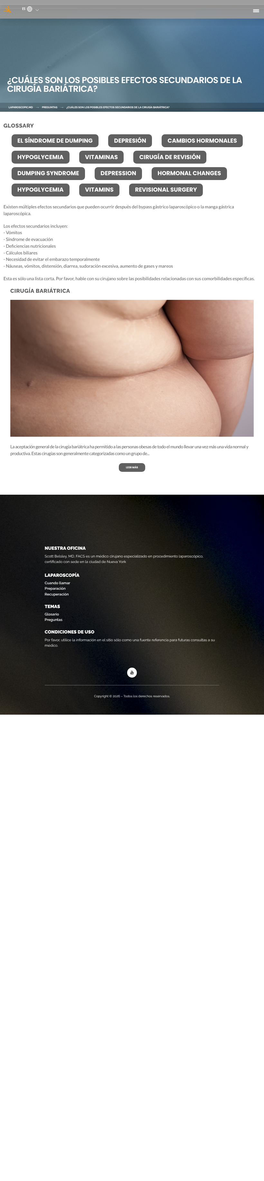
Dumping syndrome (48, 164)
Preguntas (49, 98)
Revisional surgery (166, 181)
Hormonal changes (189, 164)
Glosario (52, 605)
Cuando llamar (57, 574)
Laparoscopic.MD (21, 98)
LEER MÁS (132, 458)
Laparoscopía (62, 566)
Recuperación (57, 585)
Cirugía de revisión (170, 148)
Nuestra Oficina (65, 539)
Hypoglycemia (40, 148)
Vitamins (99, 181)
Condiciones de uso (69, 623)
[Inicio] (6, 4)
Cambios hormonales (202, 132)
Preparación (55, 579)
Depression (118, 164)
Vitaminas (101, 148)
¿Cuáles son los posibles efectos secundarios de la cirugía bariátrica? (117, 98)
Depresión (130, 132)
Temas (52, 597)
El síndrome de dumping (55, 132)
